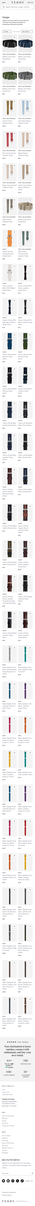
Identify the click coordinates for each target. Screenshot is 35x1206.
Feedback (5, 1153)
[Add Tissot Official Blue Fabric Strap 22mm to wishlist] (30, 469)
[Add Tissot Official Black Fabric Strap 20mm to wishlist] (30, 403)
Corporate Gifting (8, 1125)
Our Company (6, 1135)
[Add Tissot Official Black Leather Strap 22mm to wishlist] (30, 577)
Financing (5, 1140)
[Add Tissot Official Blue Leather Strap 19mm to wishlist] (30, 369)
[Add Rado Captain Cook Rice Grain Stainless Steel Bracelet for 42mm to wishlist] (14, 647)
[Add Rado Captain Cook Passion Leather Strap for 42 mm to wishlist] (14, 821)
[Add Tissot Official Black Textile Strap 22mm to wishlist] (14, 506)
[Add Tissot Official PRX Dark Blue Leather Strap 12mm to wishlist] (14, 300)
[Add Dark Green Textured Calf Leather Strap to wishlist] (30, 232)
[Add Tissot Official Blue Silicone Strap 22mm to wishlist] (14, 334)
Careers (4, 1150)
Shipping (4, 1138)
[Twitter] (17, 1180)
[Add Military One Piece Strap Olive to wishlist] (14, 69)
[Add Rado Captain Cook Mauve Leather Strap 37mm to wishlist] (30, 684)
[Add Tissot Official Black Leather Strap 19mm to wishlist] (14, 613)
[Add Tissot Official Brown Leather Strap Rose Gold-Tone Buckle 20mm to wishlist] (14, 577)
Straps (4, 1121)
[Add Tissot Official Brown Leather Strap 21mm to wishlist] (30, 542)
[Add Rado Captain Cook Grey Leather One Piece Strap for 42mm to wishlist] (30, 889)
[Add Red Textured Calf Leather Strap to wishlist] (14, 133)
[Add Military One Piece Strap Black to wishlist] (14, 37)
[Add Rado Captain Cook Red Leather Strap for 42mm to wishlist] (30, 821)
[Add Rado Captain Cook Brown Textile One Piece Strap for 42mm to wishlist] (30, 962)
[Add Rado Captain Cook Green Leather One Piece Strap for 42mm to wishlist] (30, 926)
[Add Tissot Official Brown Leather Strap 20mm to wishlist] (30, 613)
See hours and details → (10, 1101)
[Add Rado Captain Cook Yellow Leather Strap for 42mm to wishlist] (30, 855)
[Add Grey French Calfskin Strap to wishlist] (14, 199)
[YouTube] (3, 1180)
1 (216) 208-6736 (7, 1094)
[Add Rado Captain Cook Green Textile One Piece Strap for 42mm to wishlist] (14, 889)
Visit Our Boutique (8, 1116)
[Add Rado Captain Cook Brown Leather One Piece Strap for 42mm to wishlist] (14, 962)
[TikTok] (22, 1180)
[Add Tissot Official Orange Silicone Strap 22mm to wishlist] (14, 232)
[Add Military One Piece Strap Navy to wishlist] (30, 37)
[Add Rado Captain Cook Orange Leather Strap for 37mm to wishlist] (30, 718)
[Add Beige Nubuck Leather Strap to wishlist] (30, 133)
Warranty (5, 1145)
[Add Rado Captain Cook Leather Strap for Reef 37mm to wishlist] (14, 684)
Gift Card (5, 1123)
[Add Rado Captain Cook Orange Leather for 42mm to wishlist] (14, 855)
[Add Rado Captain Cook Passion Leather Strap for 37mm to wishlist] (14, 718)
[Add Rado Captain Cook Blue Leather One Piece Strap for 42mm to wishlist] (14, 999)
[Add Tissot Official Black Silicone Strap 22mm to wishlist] (14, 369)
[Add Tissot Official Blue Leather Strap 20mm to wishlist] (14, 435)
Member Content (7, 1148)
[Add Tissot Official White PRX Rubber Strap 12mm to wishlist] (14, 266)
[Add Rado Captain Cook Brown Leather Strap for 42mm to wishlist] (30, 999)
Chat (3, 1089)
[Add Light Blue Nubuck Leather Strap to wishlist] (30, 101)
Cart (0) (30, 2)
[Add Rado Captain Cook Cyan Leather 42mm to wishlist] (30, 752)
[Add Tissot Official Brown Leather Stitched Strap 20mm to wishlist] (14, 469)
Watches (5, 1118)
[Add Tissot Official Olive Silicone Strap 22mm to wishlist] (30, 334)
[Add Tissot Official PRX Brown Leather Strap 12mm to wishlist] (30, 266)
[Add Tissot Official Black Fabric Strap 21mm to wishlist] (30, 435)
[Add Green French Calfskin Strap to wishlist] (14, 101)
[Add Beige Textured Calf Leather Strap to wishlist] (14, 165)
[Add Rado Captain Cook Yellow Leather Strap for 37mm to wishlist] (14, 752)
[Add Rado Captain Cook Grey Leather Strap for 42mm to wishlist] (14, 926)
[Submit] (32, 1173)
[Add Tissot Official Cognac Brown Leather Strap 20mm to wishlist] (30, 506)
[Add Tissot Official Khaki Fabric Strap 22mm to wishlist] (14, 542)
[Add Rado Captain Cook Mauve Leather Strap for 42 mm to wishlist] (30, 787)
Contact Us (5, 1092)
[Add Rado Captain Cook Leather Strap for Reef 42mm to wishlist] (14, 787)
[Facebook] (8, 1180)
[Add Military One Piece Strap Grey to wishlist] (30, 69)
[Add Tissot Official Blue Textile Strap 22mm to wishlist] (14, 403)
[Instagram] (12, 1180)
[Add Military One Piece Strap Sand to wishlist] (30, 199)
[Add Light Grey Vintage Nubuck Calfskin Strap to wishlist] (30, 165)
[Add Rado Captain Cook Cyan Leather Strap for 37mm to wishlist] (30, 647)
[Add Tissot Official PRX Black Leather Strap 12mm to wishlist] (30, 300)
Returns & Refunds (8, 1143)
